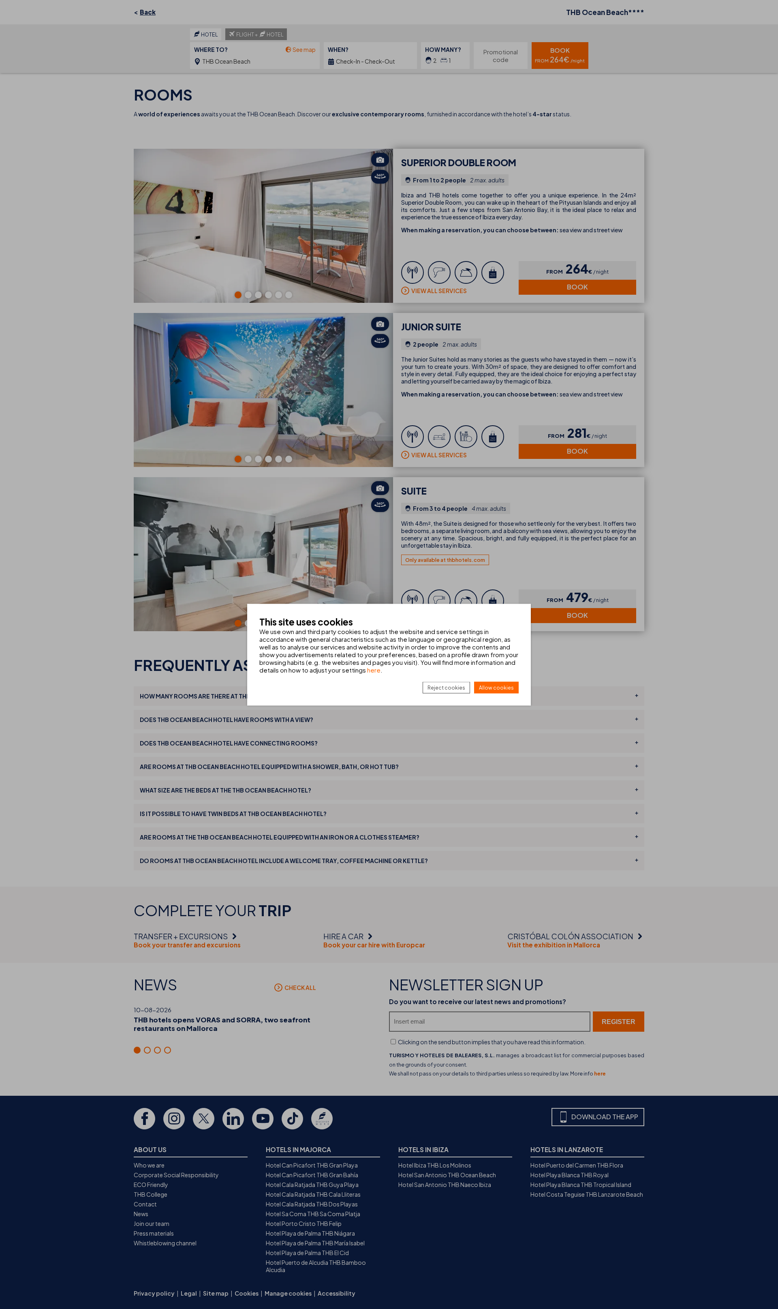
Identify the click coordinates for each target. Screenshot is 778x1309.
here (373, 669)
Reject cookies (446, 687)
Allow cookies (496, 687)
